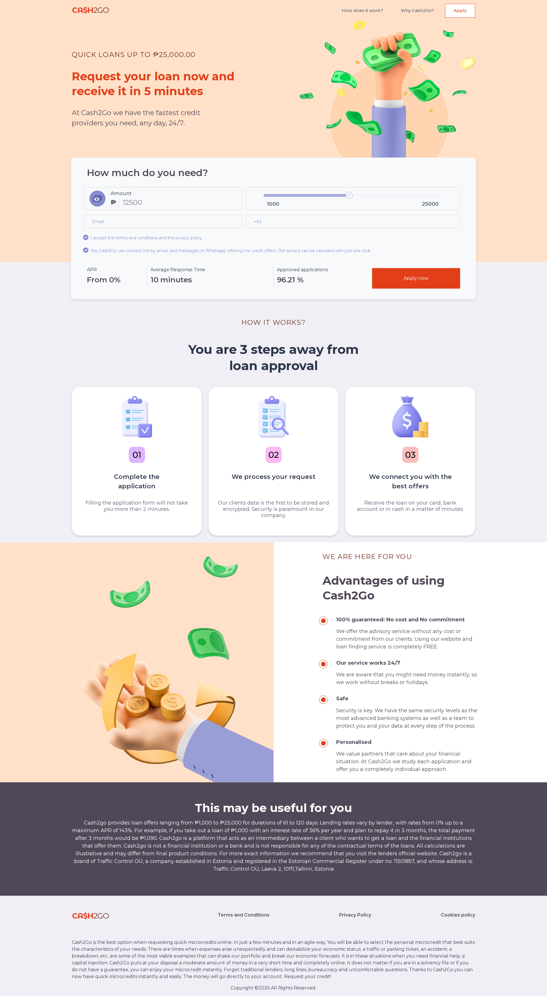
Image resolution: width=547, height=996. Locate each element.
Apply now (416, 278)
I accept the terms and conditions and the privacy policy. (146, 237)
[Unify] (90, 10)
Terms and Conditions (244, 915)
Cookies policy (458, 915)
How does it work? (362, 10)
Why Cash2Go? (417, 10)
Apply (460, 10)
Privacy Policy (355, 915)
